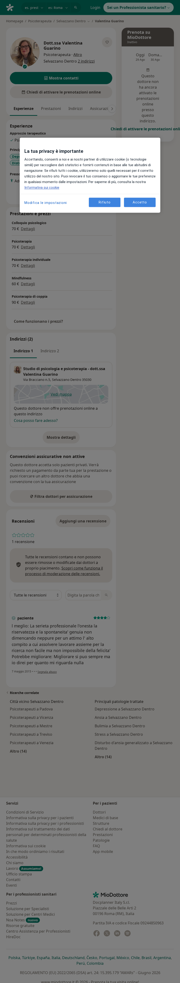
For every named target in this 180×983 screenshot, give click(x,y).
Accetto (140, 202)
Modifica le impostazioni (45, 203)
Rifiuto (104, 202)
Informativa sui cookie (41, 187)
